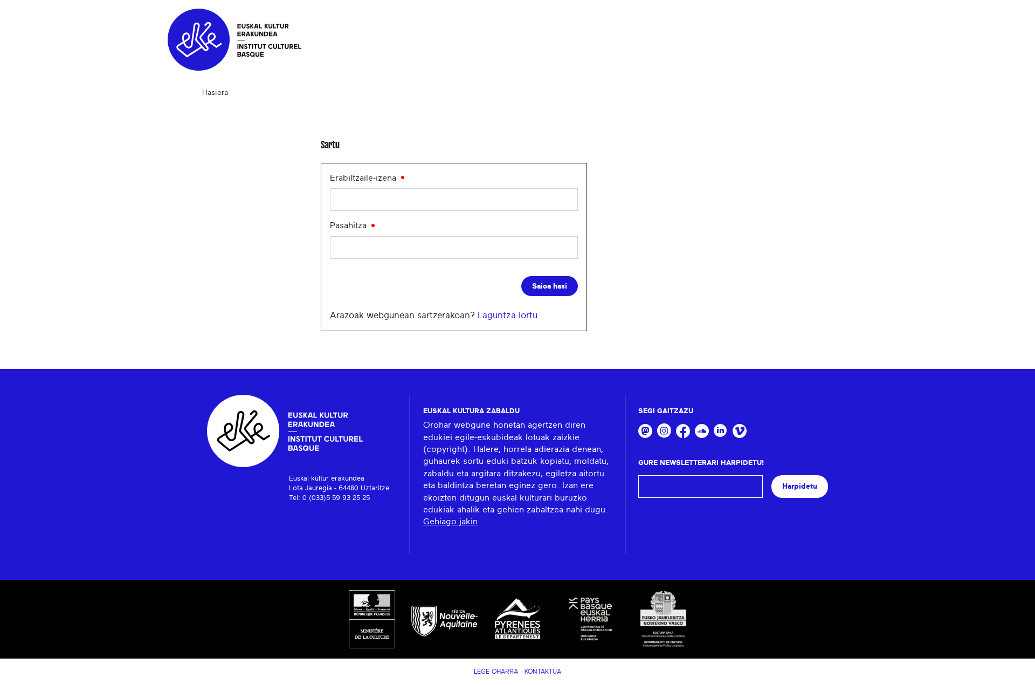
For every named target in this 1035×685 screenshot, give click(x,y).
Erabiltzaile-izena (364, 178)
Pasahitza (349, 225)
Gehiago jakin (450, 521)
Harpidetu (799, 486)
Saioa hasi (549, 286)
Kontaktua (543, 671)
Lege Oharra (496, 671)
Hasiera (215, 93)
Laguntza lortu (507, 315)
